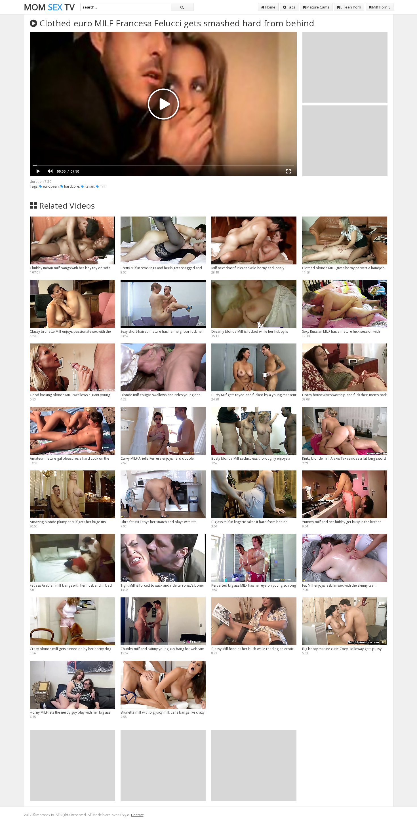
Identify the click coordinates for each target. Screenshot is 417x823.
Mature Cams (317, 7)
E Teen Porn (350, 7)
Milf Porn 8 (380, 7)
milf (102, 186)
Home (269, 7)
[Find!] (182, 7)
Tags (290, 7)
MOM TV (49, 7)
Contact (137, 815)
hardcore (71, 186)
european (50, 186)
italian (89, 186)
